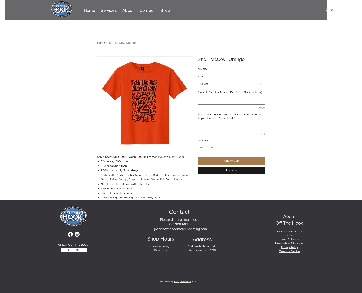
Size (201, 76)
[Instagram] (77, 234)
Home (101, 42)
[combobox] (231, 83)
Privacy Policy (289, 247)
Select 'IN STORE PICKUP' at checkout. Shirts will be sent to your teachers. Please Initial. (231, 116)
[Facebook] (70, 234)
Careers (289, 235)
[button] (330, 10)
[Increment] (212, 147)
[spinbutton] (206, 147)
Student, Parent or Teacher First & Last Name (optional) (230, 92)
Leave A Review (289, 239)
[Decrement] (201, 147)
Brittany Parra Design (182, 282)
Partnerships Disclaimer (289, 243)
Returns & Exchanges (289, 231)
